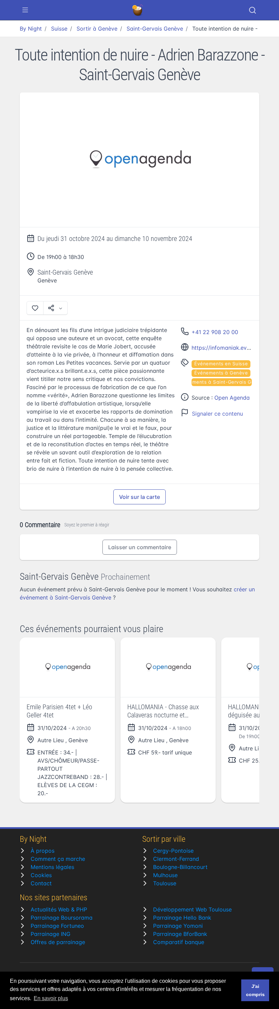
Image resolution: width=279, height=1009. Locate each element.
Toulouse (164, 883)
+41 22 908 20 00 (215, 332)
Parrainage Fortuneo (57, 925)
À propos (42, 850)
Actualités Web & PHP (59, 909)
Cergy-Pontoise (173, 850)
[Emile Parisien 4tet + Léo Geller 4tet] (67, 667)
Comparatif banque (178, 942)
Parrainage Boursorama (62, 917)
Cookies (41, 875)
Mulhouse (165, 875)
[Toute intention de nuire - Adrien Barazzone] (139, 159)
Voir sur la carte (139, 496)
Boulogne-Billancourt (180, 867)
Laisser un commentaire (139, 547)
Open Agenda (232, 397)
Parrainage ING (50, 933)
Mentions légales (52, 867)
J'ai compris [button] (255, 990)
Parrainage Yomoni (178, 925)
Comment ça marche (58, 858)
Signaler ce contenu (217, 413)
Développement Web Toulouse (192, 909)
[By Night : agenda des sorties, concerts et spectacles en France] (138, 10)
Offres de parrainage (58, 942)
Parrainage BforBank (180, 933)
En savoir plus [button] (51, 998)
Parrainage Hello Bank (182, 917)
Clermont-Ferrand (176, 858)
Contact (41, 883)
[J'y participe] (35, 308)
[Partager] (55, 308)
